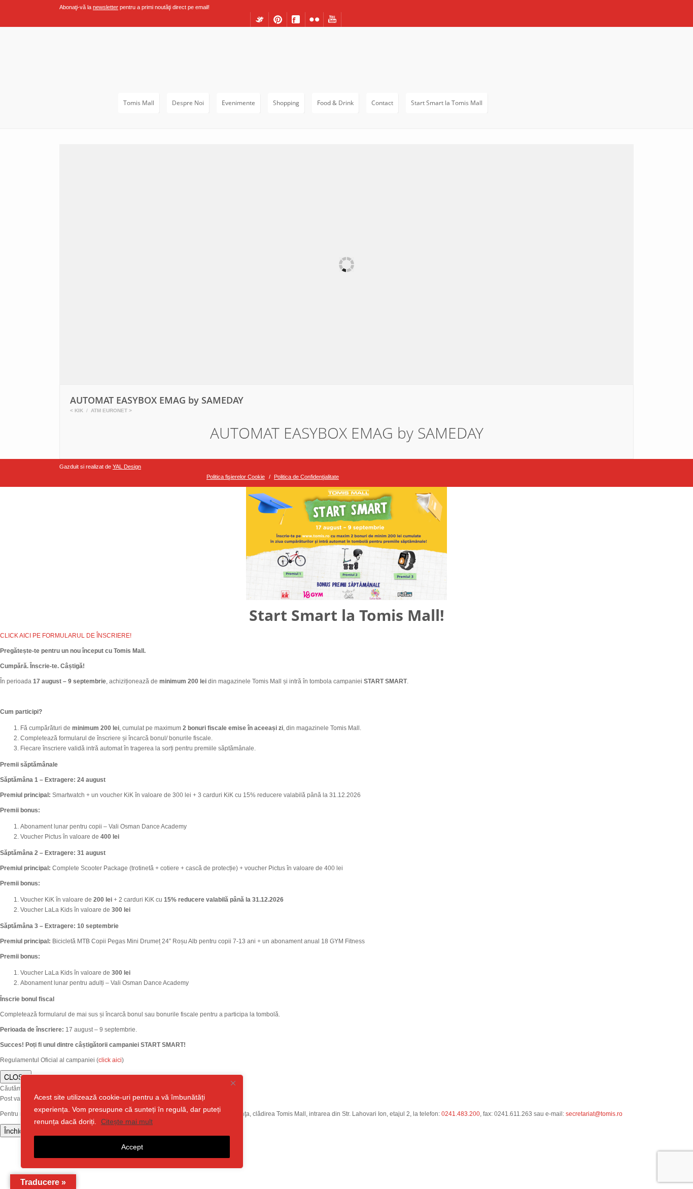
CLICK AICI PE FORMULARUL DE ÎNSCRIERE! (65, 635)
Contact (382, 102)
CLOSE (15, 1077)
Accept (132, 1147)
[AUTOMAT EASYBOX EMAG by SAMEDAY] (346, 265)
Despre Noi (188, 102)
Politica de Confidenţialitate (306, 477)
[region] (132, 1121)
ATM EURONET (109, 410)
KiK (79, 410)
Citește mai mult (127, 1121)
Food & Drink (335, 102)
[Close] (233, 1083)
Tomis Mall (138, 102)
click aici (110, 1060)
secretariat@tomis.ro (594, 1113)
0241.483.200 (460, 1113)
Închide (15, 1131)
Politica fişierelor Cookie (235, 477)
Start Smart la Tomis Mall (446, 102)
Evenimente (238, 102)
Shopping (286, 102)
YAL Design (127, 467)
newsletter (105, 7)
